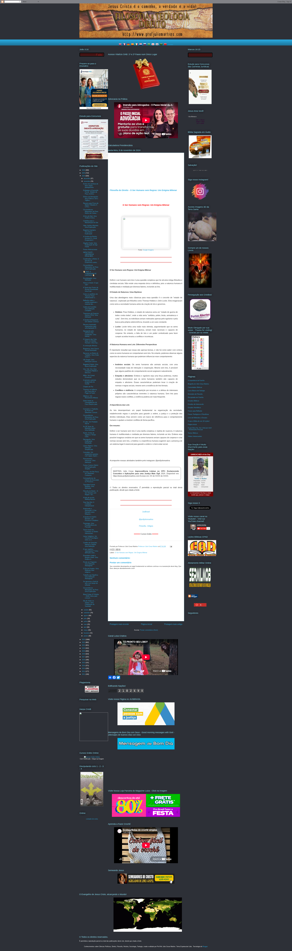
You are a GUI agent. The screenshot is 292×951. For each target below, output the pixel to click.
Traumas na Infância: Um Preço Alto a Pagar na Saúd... (90, 391)
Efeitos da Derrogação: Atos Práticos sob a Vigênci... (90, 198)
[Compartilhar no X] (115, 549)
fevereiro (87, 633)
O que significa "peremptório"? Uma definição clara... (90, 551)
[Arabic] (161, 44)
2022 (84, 642)
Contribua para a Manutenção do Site (90, 222)
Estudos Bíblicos (193, 401)
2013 (84, 668)
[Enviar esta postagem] (170, 546)
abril (85, 627)
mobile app (194, 495)
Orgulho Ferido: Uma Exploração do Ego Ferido (90, 244)
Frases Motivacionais (90, 249)
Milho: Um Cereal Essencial (89, 376)
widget (207, 495)
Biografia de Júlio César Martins (198, 384)
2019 (84, 651)
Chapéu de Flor (88, 387)
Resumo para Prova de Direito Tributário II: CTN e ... (90, 205)
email (209, 493)
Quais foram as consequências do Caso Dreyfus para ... (90, 403)
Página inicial (146, 624)
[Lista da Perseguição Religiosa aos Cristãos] (200, 320)
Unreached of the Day (198, 493)
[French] (124, 44)
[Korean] (157, 44)
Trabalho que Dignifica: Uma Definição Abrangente (90, 576)
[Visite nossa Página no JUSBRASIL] (146, 725)
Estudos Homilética (194, 407)
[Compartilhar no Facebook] (117, 549)
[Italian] (137, 44)
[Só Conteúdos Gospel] (146, 883)
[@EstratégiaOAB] (146, 91)
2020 (84, 648)
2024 (84, 176)
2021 (84, 645)
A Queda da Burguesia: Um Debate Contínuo (91, 321)
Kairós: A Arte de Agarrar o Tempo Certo (89, 434)
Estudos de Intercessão (196, 404)
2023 (84, 639)
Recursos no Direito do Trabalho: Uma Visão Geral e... (91, 355)
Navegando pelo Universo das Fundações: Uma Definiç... (89, 333)
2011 (84, 674)
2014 (84, 665)
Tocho (196, 478)
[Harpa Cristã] (94, 740)
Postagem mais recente (119, 624)
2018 (84, 654)
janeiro (86, 636)
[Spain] (133, 44)
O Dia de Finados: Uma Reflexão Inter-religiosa (91, 570)
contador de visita (92, 819)
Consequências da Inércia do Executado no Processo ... (91, 480)
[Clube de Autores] (200, 287)
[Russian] (145, 44)
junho (86, 621)
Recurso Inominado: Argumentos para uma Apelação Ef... (90, 326)
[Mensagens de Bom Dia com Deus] (146, 749)
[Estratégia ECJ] (200, 103)
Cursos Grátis (146, 534)
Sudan (204, 478)
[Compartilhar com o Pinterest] (119, 549)
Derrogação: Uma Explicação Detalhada (89, 441)
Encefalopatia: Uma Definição (89, 279)
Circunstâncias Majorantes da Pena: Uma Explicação (91, 267)
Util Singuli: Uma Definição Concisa (90, 360)
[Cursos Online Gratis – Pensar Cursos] (92, 757)
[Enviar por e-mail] (111, 549)
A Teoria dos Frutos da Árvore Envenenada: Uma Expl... (90, 289)
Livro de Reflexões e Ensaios (197, 418)
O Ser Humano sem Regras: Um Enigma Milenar (131, 552)
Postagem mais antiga (173, 624)
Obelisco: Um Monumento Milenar (90, 397)
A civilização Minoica (90, 346)
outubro (86, 610)
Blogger (205, 946)
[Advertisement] (146, 172)
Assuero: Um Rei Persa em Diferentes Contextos (91, 473)
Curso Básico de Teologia (196, 391)
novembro (87, 181)
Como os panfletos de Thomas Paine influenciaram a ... (90, 295)
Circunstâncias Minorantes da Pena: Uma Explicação (91, 417)
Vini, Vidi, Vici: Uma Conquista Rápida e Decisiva (90, 370)
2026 (84, 170)
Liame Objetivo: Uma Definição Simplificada (90, 447)
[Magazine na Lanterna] (146, 816)
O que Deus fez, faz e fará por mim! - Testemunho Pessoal (200, 429)
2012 (84, 671)
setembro (87, 613)
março (86, 630)
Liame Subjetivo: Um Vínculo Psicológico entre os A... (90, 538)
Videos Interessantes (195, 436)
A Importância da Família (196, 380)
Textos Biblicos (193, 433)
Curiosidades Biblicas (195, 387)
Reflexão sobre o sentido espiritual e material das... (90, 302)
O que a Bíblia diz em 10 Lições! (199, 421)
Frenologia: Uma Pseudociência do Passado (90, 525)
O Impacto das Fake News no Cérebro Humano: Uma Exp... (91, 341)
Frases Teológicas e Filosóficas (198, 414)
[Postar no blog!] (113, 549)
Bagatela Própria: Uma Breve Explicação (90, 365)
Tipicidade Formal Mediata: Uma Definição (89, 486)
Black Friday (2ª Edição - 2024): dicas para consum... (91, 596)
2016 (84, 660)
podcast (201, 495)
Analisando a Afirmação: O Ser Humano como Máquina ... (89, 511)
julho (85, 618)
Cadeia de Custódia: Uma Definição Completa (89, 308)
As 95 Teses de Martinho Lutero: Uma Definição (89, 428)
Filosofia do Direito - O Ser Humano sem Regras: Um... (90, 492)
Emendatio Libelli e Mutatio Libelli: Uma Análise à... (90, 557)
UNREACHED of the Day (200, 454)
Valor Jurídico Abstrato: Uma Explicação (91, 226)
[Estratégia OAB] (94, 159)
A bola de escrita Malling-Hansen (89, 498)
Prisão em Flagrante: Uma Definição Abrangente (90, 563)
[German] (129, 44)
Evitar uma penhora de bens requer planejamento (90, 185)
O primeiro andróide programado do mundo (89, 382)
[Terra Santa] (200, 199)
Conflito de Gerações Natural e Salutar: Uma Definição (90, 544)
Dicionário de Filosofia (195, 394)
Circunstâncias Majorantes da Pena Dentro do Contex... (90, 211)
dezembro (87, 178)
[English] (120, 44)
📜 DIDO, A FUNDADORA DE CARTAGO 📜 (89, 273)
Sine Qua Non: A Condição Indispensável (88, 504)
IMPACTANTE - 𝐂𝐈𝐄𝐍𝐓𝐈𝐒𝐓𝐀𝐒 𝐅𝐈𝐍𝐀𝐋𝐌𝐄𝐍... (88, 254)
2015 (84, 662)
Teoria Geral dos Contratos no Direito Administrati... (90, 531)
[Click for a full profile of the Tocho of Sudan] (200, 475)
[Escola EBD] (91, 806)
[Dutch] (141, 44)
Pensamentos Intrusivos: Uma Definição (89, 460)
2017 (84, 657)
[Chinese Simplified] (166, 44)
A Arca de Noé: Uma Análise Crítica (90, 217)
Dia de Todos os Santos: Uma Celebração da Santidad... (88, 603)
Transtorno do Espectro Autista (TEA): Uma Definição (91, 315)
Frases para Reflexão (195, 411)
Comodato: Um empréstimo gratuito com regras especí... (91, 454)
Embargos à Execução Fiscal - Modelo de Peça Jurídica (90, 192)
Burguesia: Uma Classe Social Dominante (91, 349)
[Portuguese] (149, 44)
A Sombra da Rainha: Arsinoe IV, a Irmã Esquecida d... (90, 238)
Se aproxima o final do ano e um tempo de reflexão (90, 583)
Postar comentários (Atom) (149, 630)
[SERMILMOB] (200, 588)
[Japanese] (153, 44)
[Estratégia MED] (94, 109)
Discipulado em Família (195, 397)
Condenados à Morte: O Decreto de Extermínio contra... (91, 260)
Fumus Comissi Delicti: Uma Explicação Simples (91, 467)
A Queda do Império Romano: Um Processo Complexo (90, 518)
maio (85, 624)
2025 (84, 173)
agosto (86, 615)
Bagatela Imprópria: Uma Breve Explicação (89, 231)
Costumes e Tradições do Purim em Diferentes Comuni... (90, 410)
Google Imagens (148, 250)
